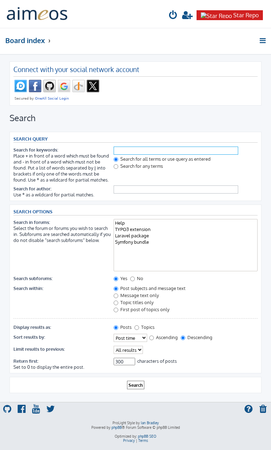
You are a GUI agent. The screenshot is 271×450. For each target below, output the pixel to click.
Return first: (25, 361)
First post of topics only (144, 309)
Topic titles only (136, 302)
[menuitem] (173, 16)
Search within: (28, 288)
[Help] (185, 223)
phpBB (117, 427)
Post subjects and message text (152, 288)
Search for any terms (141, 166)
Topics (147, 327)
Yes (123, 278)
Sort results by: (29, 337)
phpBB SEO (147, 436)
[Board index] (37, 14)
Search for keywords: (35, 150)
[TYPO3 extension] (185, 229)
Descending (199, 337)
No (139, 278)
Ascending (166, 337)
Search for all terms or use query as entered (165, 159)
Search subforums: (33, 278)
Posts (125, 327)
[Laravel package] (185, 235)
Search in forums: (31, 222)
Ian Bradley (150, 423)
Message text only (139, 295)
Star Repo (246, 15)
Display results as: (32, 327)
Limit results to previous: (39, 349)
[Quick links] (263, 40)
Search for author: (32, 188)
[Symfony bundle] (185, 242)
